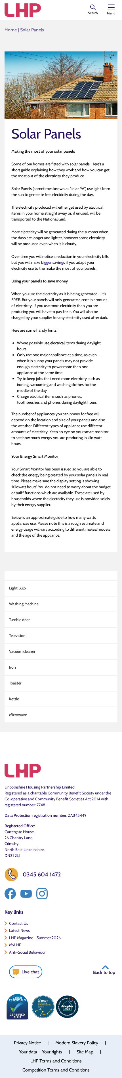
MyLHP (15, 944)
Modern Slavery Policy (76, 1042)
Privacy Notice (27, 1042)
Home (11, 30)
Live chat (30, 972)
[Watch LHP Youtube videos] (26, 893)
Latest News (19, 930)
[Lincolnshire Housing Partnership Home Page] (23, 10)
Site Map (85, 1052)
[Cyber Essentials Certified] (17, 1006)
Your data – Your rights (40, 1052)
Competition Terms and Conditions (56, 1070)
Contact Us (18, 923)
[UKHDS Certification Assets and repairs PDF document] (43, 1006)
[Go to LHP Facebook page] (10, 893)
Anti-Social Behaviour (27, 952)
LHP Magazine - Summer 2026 (35, 937)
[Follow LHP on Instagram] (42, 893)
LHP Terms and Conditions (56, 1061)
